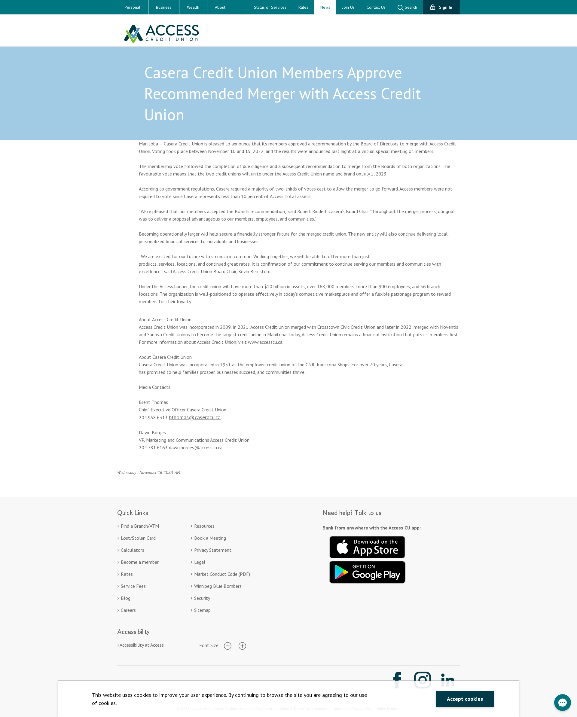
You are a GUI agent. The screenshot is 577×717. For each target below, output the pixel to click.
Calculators (132, 550)
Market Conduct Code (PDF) (222, 574)
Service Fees (133, 586)
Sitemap (202, 610)
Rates (303, 7)
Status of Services (270, 7)
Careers (128, 610)
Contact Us (376, 7)
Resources (204, 526)
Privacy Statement (212, 550)
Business (163, 7)
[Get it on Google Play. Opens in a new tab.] (367, 571)
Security (202, 598)
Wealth (193, 7)
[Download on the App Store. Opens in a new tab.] (367, 546)
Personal (132, 7)
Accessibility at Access (142, 645)
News (325, 7)
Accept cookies (465, 698)
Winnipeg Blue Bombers (218, 586)
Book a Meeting (210, 538)
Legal (199, 562)
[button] (562, 702)
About (220, 7)
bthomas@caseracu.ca (195, 417)
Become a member (140, 562)
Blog (125, 598)
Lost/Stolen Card (138, 538)
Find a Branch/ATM (140, 526)
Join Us (348, 7)
